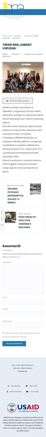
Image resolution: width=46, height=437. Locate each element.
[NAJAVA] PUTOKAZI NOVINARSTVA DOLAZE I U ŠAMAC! (16, 194)
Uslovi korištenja (23, 368)
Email (5, 309)
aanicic (17, 36)
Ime (4, 297)
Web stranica (7, 321)
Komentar (6, 262)
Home (5, 54)
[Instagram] (36, 18)
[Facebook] (28, 18)
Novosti (17, 38)
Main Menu (8, 12)
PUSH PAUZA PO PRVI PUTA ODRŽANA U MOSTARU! (27, 221)
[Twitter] (32, 18)
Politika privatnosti (23, 365)
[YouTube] (40, 18)
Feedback (23, 371)
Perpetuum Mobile (14, 137)
